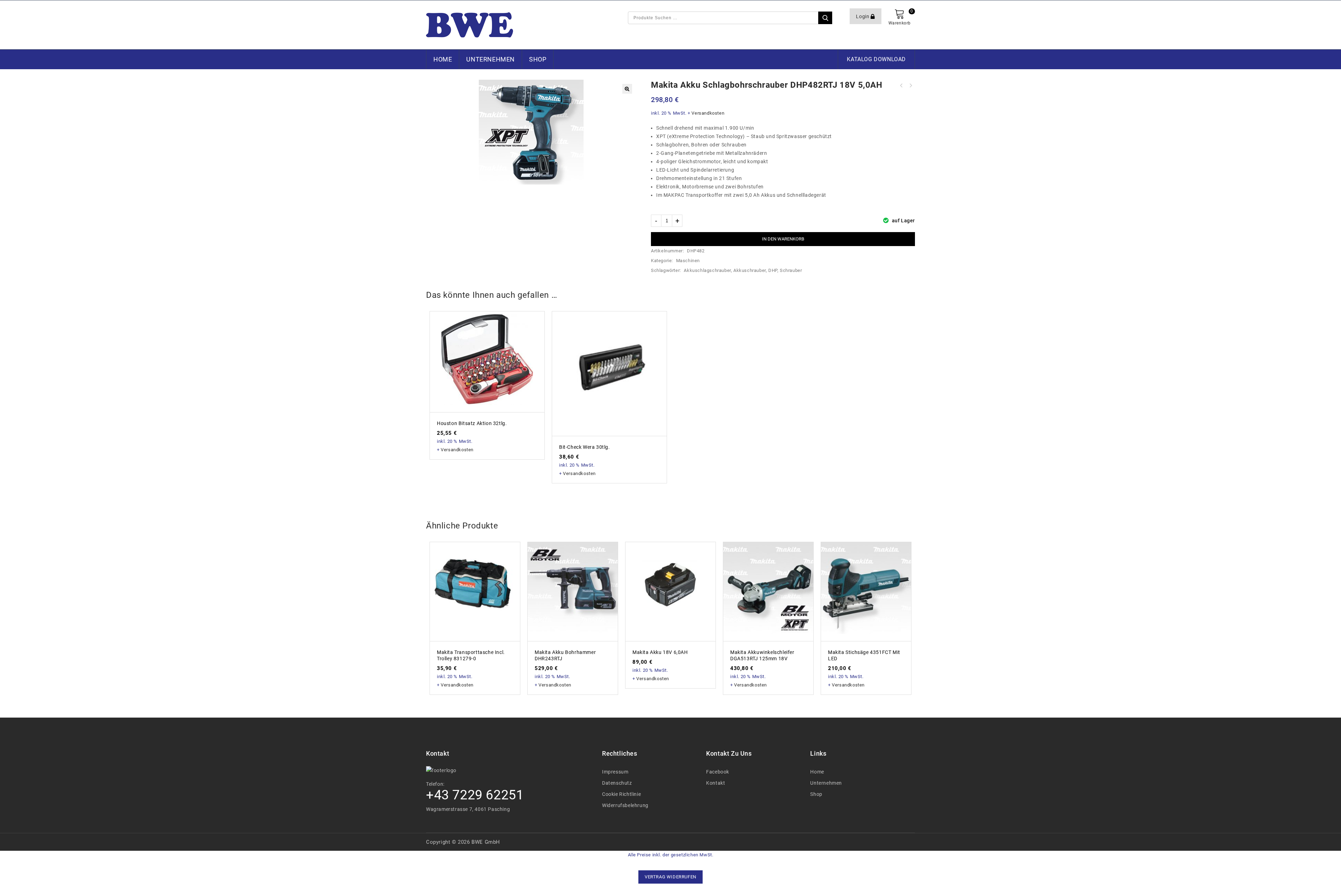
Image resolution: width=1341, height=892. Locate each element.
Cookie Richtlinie (621, 794)
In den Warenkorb (783, 239)
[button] (627, 89)
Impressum (615, 772)
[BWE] (469, 24)
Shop (537, 59)
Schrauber (791, 270)
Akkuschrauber (749, 270)
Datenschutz (617, 783)
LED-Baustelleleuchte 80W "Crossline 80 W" (910, 85)
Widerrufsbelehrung (625, 805)
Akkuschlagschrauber (707, 270)
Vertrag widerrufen (670, 876)
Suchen (825, 18)
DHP (772, 270)
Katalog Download (876, 59)
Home (442, 59)
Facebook (717, 772)
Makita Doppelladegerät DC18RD (901, 85)
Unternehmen (490, 59)
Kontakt (715, 783)
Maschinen (688, 260)
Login (863, 16)
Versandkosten (707, 113)
